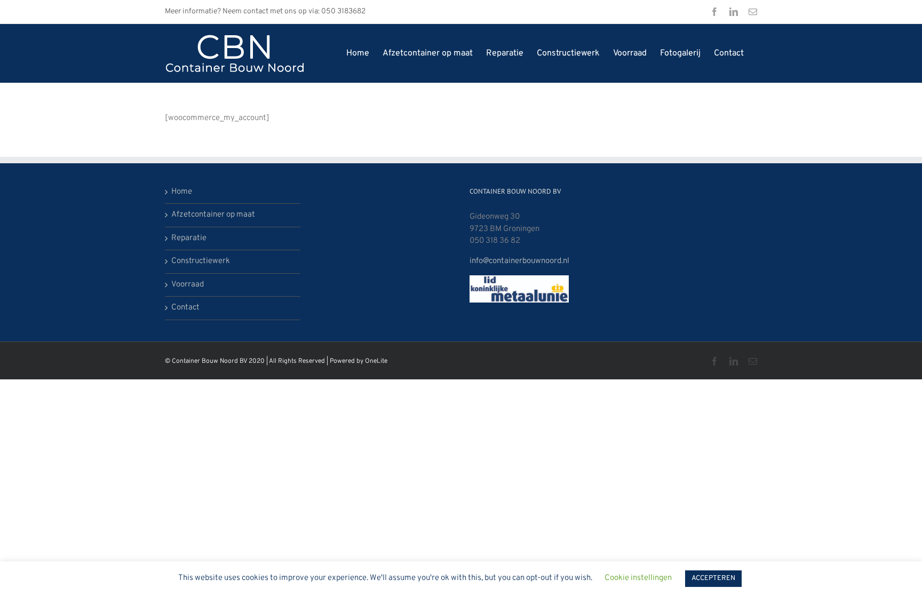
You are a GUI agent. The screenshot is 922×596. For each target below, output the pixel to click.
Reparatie (188, 238)
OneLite (376, 361)
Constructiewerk (200, 261)
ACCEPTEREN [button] (713, 578)
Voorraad (187, 285)
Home (181, 192)
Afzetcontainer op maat (213, 215)
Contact (185, 308)
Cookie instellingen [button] (638, 578)
